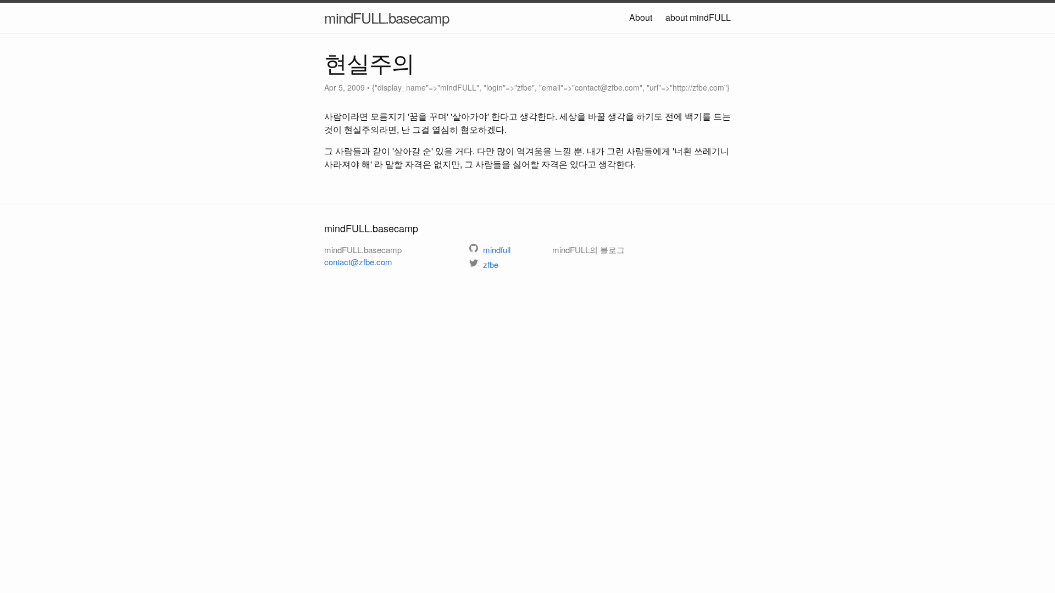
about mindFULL (698, 17)
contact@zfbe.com (358, 261)
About (640, 17)
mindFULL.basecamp (386, 17)
